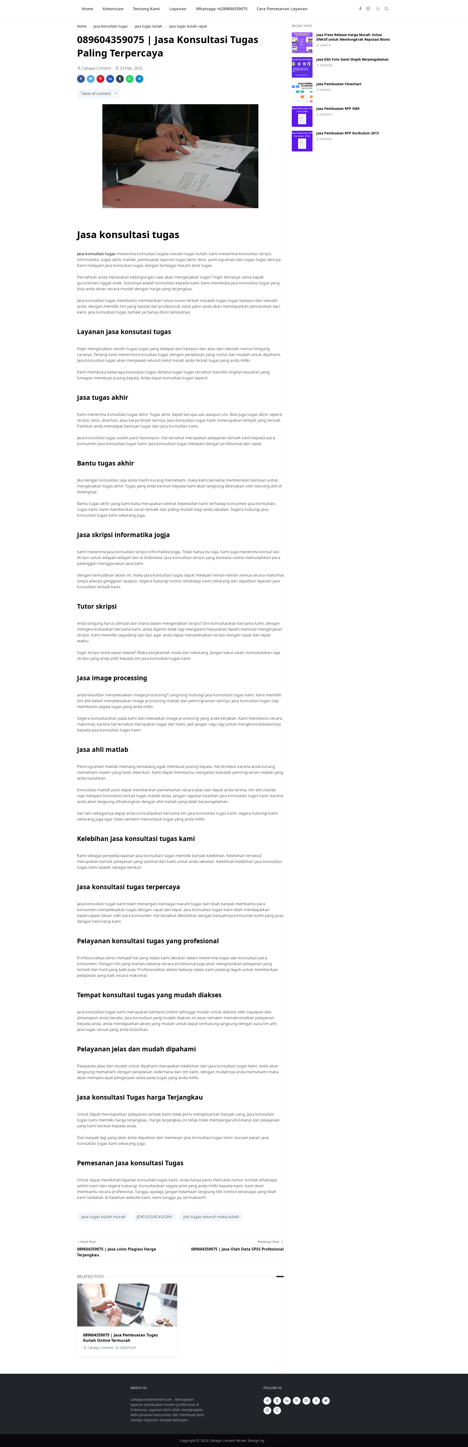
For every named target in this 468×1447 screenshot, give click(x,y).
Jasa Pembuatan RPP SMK (338, 108)
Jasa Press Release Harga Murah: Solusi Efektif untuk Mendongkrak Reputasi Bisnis (353, 37)
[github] (277, 1410)
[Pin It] (100, 79)
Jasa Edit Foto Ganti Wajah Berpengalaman (352, 59)
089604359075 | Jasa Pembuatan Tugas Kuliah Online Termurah (120, 1337)
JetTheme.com (276, 1440)
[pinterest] (297, 1401)
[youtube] (306, 1401)
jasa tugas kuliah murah (103, 1216)
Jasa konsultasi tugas (96, 253)
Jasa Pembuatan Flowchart (338, 84)
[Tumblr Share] (120, 79)
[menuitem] (87, 9)
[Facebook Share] (81, 79)
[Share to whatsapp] (130, 79)
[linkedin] (287, 1401)
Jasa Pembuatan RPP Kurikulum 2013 (347, 133)
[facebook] (360, 9)
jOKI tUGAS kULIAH (154, 1216)
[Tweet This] (91, 79)
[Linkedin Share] (110, 79)
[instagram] (368, 9)
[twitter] (326, 1401)
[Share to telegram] (139, 79)
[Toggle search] (386, 8)
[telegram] (267, 1401)
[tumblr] (277, 1401)
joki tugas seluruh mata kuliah (211, 1216)
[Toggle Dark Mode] (378, 9)
